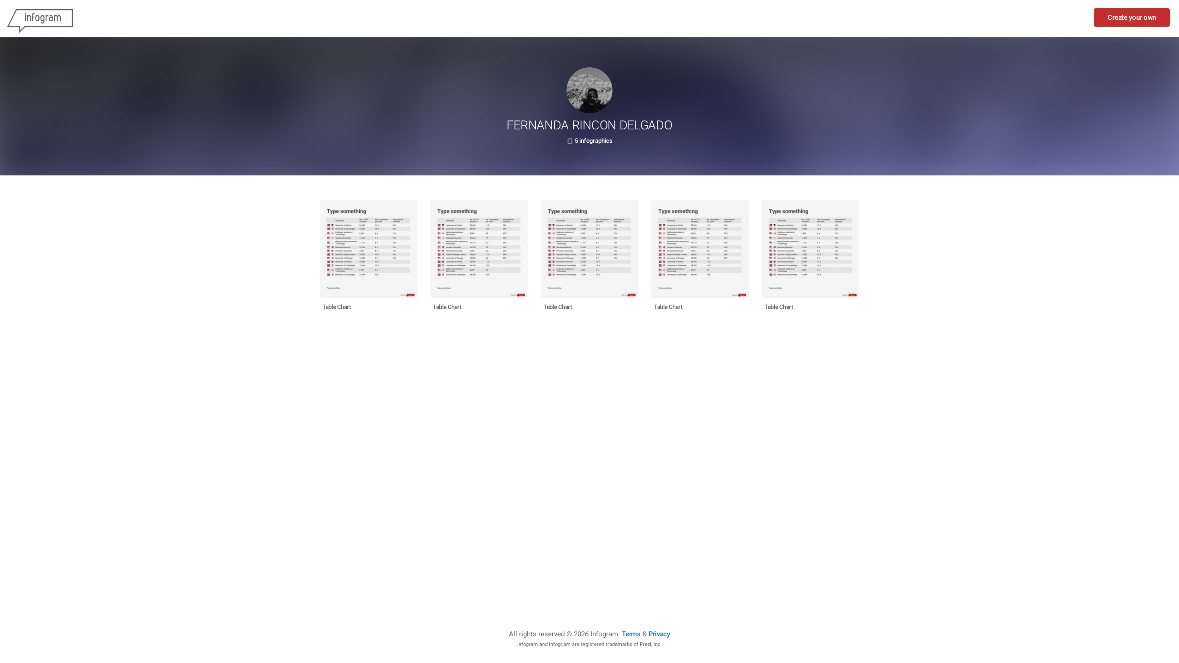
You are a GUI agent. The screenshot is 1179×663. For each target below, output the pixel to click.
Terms (631, 634)
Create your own (1132, 17)
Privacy (659, 634)
